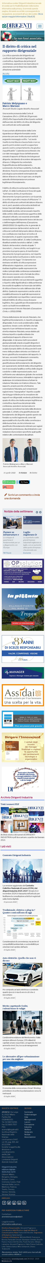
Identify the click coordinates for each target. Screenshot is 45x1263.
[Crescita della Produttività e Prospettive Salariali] (12, 522)
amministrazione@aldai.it (12, 1217)
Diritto (34, 473)
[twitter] (9, 1203)
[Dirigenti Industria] (18, 26)
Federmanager (30, 1114)
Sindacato (28, 1132)
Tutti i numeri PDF (10, 804)
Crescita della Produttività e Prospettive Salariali (10, 536)
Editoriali (26, 553)
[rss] (24, 1203)
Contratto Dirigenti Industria (17, 855)
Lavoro (27, 1122)
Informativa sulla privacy (12, 1224)
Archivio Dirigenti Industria (16, 797)
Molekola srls (7, 1261)
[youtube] (14, 1203)
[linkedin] (19, 1203)
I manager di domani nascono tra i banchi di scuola (31, 536)
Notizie (24, 473)
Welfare (27, 1129)
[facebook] (4, 1203)
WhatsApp (10, 482)
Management (30, 1119)
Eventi (5, 553)
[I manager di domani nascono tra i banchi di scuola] (32, 524)
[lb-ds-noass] (22, 36)
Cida (26, 1117)
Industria (28, 1127)
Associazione (30, 1137)
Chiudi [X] (31, 16)
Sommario (28, 1112)
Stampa (9, 487)
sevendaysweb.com (19, 1259)
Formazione (29, 1124)
